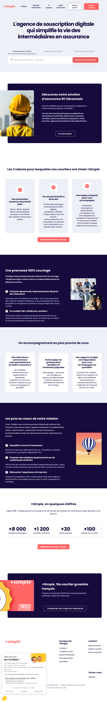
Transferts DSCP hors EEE (56, 688)
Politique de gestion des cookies (72, 685)
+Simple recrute (66, 651)
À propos (49, 6)
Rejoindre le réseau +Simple (53, 239)
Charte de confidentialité (48, 685)
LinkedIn (92, 677)
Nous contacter (60, 6)
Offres (24, 6)
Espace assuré (75, 6)
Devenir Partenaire (36, 6)
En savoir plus (65, 133)
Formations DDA (66, 658)
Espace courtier (91, 6)
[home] (9, 6)
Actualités (63, 661)
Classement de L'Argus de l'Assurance (65, 608)
